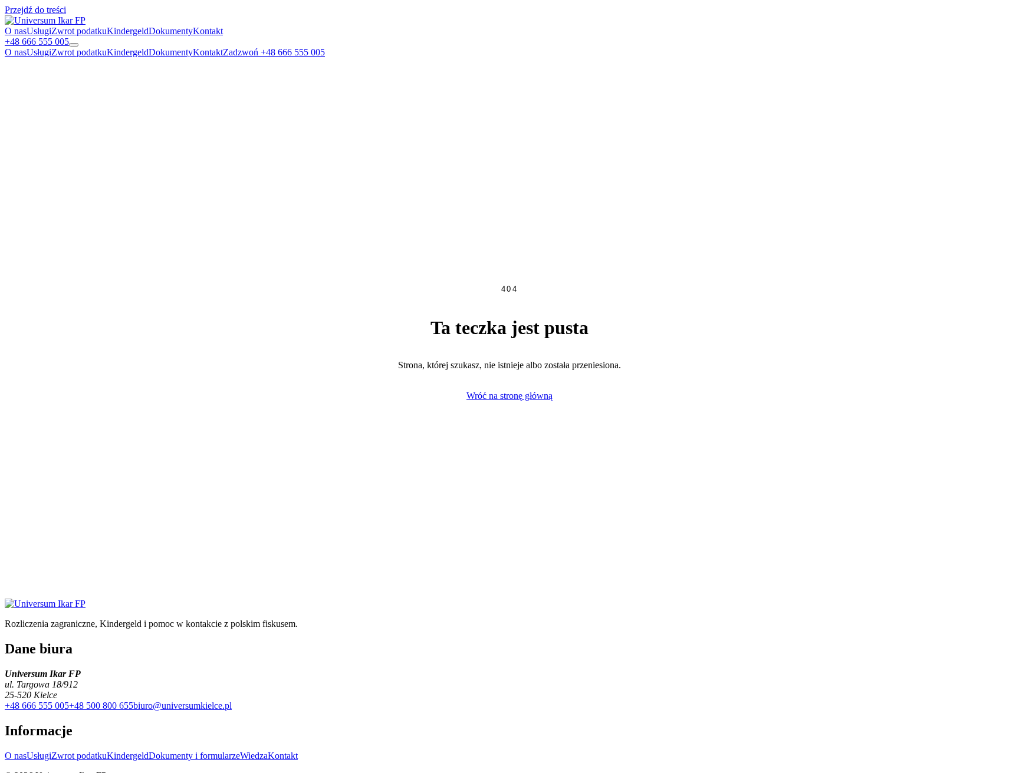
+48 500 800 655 (101, 706)
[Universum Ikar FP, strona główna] (45, 20)
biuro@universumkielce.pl (182, 706)
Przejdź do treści (35, 10)
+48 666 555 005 (37, 706)
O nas (16, 31)
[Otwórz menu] (73, 45)
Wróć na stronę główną (509, 396)
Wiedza (254, 756)
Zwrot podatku (79, 31)
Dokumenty (171, 31)
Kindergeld (128, 31)
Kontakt (208, 31)
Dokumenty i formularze (194, 756)
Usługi (39, 31)
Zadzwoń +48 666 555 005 (274, 52)
